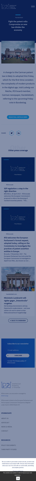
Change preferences (18, 471)
